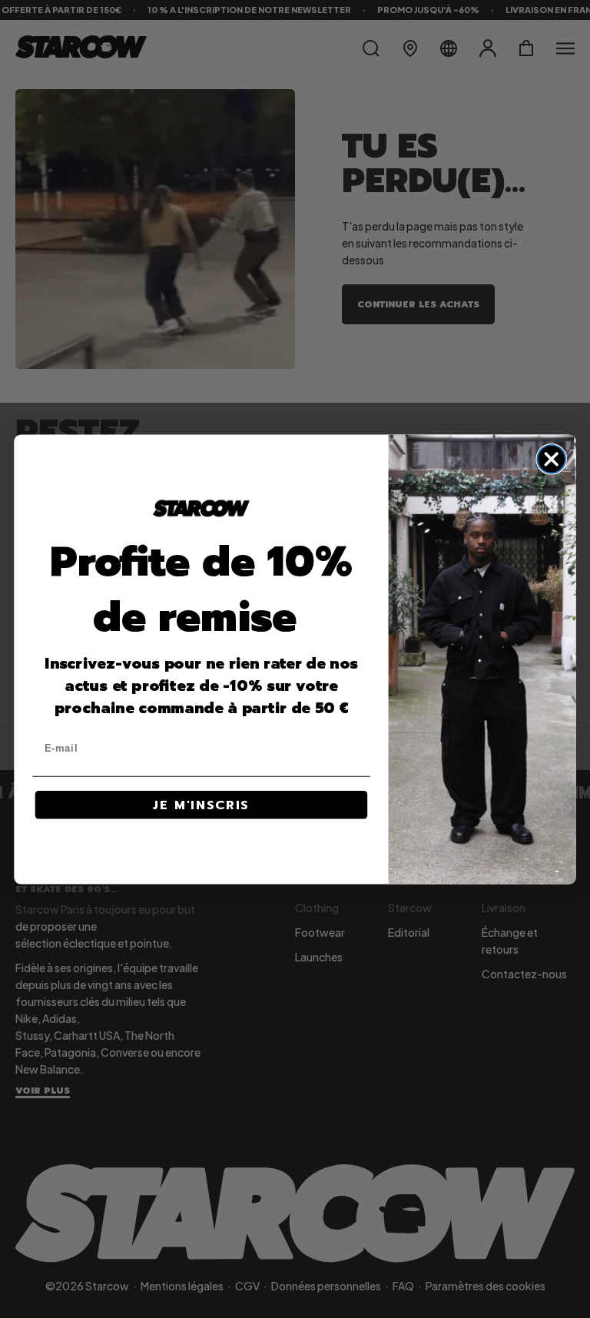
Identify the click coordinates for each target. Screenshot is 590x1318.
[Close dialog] (551, 459)
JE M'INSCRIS (201, 805)
